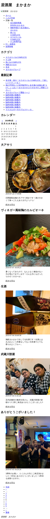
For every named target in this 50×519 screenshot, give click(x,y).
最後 (7, 512)
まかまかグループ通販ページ (18, 93)
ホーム (8, 15)
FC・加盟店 (10, 44)
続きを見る (10, 205)
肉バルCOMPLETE (13, 62)
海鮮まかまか (11, 65)
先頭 (7, 487)
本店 (7, 67)
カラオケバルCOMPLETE (16, 57)
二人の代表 (10, 18)
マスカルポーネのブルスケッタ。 (19, 110)
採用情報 (9, 47)
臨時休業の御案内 (13, 95)
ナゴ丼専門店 (15, 42)
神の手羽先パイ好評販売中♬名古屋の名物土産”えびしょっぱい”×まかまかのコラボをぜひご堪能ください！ (27, 87)
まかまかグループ (13, 70)
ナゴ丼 (8, 60)
